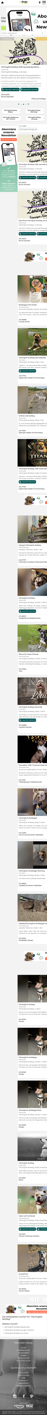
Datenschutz (23, 1383)
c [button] (19, 639)
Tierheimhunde (23, 1358)
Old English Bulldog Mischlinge (35, 111)
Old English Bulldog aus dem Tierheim (12, 118)
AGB (23, 1378)
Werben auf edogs (23, 1386)
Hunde (23, 1348)
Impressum (23, 1380)
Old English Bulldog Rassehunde (17, 1327)
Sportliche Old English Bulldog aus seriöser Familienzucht (21, 67)
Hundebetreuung (23, 1350)
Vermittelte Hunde (23, 1361)
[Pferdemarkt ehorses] (19, 1407)
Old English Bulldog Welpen (12, 111)
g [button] (19, 104)
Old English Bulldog (28, 129)
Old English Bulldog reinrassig (36, 118)
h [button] (28, 104)
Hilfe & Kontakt (23, 1375)
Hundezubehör (23, 1353)
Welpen (23, 1355)
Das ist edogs (23, 1373)
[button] (21, 104)
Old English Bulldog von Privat (16, 1333)
